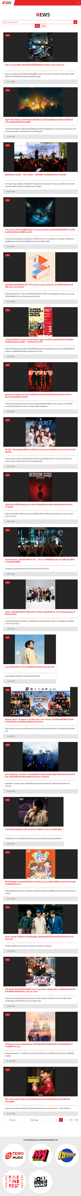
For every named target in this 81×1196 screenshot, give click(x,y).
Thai (43, 26)
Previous (12, 1120)
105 (71, 1120)
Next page (34, 1120)
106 (76, 1120)
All (37, 26)
